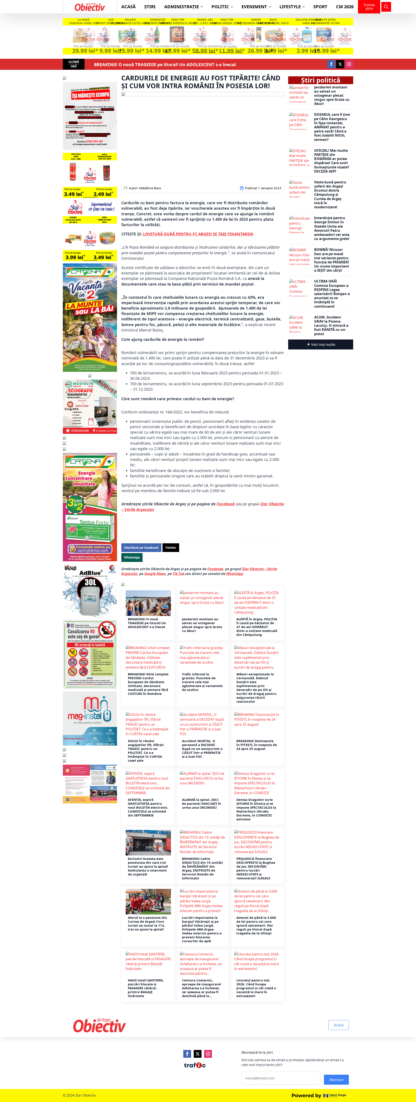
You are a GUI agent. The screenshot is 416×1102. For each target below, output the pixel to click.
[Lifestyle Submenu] (305, 6)
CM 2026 (345, 7)
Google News (155, 573)
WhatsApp (234, 573)
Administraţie (181, 7)
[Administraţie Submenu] (203, 6)
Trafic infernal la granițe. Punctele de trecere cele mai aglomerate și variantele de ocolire (202, 682)
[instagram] (349, 64)
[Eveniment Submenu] (271, 6)
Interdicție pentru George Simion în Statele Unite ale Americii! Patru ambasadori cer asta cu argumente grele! (331, 228)
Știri (150, 7)
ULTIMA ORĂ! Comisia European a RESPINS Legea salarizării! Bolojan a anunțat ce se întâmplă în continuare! (332, 293)
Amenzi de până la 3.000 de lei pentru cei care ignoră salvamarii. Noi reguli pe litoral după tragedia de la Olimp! (256, 925)
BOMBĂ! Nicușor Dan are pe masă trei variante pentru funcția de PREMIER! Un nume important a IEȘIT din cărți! (331, 260)
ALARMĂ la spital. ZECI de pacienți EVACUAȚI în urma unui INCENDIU (201, 803)
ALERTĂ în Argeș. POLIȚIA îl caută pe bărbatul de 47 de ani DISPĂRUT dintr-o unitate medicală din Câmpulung (256, 627)
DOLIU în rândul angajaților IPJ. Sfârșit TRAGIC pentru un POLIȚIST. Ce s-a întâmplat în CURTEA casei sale (146, 750)
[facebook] (331, 64)
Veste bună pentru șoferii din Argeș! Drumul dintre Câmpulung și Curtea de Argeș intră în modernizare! (330, 194)
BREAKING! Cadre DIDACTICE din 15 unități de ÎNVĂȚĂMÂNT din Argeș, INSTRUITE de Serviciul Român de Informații (202, 868)
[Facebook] (187, 1054)
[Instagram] (208, 1054)
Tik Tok (179, 573)
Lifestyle (290, 7)
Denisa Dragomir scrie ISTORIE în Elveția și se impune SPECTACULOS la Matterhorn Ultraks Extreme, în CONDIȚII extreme (256, 809)
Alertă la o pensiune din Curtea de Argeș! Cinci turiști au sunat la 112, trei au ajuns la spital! (147, 923)
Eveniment (254, 7)
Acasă (128, 7)
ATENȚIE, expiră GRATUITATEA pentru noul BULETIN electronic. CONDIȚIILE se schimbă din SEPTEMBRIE (148, 807)
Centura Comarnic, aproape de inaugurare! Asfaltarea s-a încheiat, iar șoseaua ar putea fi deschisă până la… (201, 988)
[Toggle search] (386, 7)
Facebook (226, 503)
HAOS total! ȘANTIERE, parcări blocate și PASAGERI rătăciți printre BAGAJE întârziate (146, 988)
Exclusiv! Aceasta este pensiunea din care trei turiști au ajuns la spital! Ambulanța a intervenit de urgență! (148, 866)
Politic (220, 7)
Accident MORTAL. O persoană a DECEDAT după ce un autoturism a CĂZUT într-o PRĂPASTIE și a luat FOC (202, 748)
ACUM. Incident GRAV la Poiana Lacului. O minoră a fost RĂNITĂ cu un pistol (331, 325)
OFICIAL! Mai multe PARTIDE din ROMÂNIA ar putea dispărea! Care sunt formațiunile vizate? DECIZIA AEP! (331, 161)
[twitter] (340, 64)
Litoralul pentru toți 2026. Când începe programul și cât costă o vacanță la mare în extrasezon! (256, 988)
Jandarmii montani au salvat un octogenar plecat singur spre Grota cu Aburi (202, 625)
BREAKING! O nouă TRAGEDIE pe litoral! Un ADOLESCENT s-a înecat (165, 64)
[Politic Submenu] (233, 6)
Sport (320, 7)
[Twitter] (198, 1054)
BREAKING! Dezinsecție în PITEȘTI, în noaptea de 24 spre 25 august (256, 745)
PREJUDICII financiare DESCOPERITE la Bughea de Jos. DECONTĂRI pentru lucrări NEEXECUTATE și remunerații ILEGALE (255, 868)
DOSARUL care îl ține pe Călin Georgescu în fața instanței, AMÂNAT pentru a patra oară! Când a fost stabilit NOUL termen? (332, 127)
